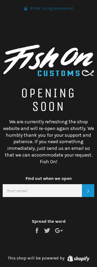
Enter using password (51, 8)
